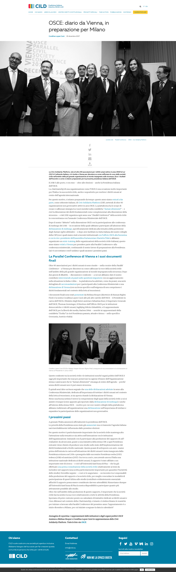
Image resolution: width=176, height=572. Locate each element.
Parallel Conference (120, 140)
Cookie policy (150, 569)
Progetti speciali (90, 12)
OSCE (129, 140)
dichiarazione (94, 408)
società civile (109, 140)
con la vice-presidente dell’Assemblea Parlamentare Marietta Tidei (80, 238)
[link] (140, 6)
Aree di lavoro (50, 12)
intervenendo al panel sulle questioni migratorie (80, 278)
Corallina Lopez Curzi (56, 36)
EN (147, 6)
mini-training (69, 241)
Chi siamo (38, 12)
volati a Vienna (66, 244)
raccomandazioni (69, 284)
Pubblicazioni (116, 12)
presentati (79, 295)
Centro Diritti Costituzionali (70, 12)
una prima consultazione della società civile (77, 467)
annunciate (91, 425)
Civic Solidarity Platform (139, 140)
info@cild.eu (70, 548)
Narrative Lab (140, 12)
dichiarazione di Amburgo (60, 229)
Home (30, 12)
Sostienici (127, 12)
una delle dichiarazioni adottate (99, 389)
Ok (142, 569)
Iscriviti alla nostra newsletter (131, 549)
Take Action (103, 12)
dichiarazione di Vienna (59, 287)
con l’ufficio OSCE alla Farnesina (112, 235)
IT (144, 6)
